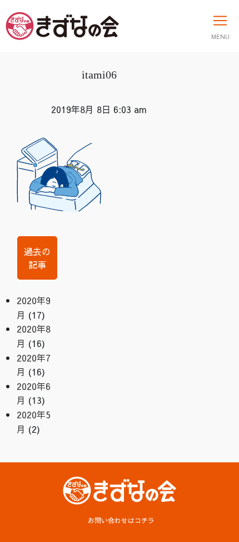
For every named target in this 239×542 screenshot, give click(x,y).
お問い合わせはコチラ (121, 520)
